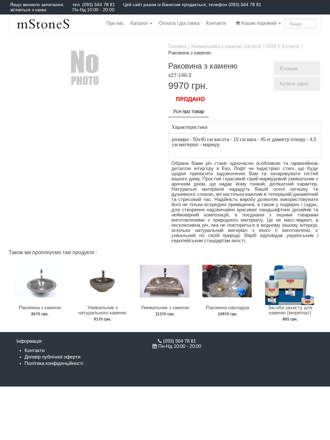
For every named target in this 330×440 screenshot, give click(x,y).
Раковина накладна (227, 307)
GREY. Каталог (282, 46)
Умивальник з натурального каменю (102, 310)
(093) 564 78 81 (98, 4)
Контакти (216, 23)
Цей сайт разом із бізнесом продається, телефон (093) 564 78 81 (192, 4)
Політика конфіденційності (53, 363)
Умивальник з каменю (165, 307)
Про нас (115, 23)
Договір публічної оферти (52, 356)
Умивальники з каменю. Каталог (226, 46)
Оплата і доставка (179, 23)
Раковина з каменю (40, 307)
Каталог (140, 23)
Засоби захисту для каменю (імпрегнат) (290, 310)
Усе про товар (188, 111)
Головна (177, 46)
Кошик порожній (259, 23)
